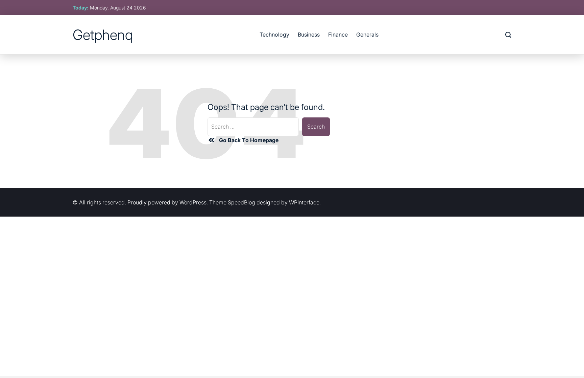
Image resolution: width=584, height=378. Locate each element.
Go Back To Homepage (248, 140)
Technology (274, 34)
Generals (367, 34)
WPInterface (304, 202)
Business (309, 34)
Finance (338, 34)
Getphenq (103, 35)
